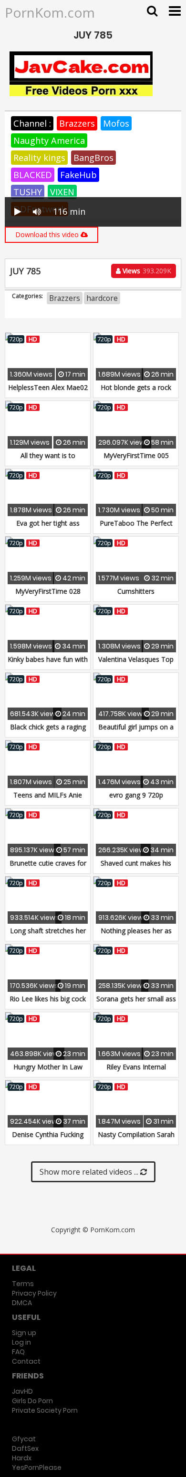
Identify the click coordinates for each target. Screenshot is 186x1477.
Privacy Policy (34, 1293)
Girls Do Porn (32, 1401)
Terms (23, 1283)
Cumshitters (136, 591)
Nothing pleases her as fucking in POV (136, 935)
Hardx (21, 1458)
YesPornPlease (37, 1467)
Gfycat (24, 1439)
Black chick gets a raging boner (48, 731)
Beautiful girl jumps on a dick (136, 731)
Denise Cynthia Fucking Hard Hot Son (47, 1139)
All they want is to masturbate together (48, 460)
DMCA (22, 1302)
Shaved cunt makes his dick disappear (136, 867)
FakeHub (78, 174)
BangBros (93, 157)
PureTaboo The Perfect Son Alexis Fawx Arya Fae (136, 528)
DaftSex (25, 1448)
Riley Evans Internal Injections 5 (136, 1071)
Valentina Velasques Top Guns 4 (136, 664)
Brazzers (77, 123)
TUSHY (27, 192)
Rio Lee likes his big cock (48, 998)
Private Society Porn (45, 1410)
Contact (26, 1361)
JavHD (22, 1391)
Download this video (48, 234)
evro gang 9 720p (136, 794)
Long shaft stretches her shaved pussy (48, 935)
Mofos (116, 123)
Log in (21, 1342)
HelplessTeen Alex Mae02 (48, 387)
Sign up (24, 1332)
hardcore (102, 298)
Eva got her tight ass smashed (48, 528)
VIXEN (62, 192)
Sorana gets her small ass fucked (136, 1003)
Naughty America (49, 140)
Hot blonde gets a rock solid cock (136, 392)
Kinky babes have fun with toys (48, 664)
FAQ (18, 1352)
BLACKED (32, 174)
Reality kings (39, 157)
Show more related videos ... (90, 1172)
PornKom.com (50, 12)
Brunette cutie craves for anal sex (48, 867)
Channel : (32, 123)
